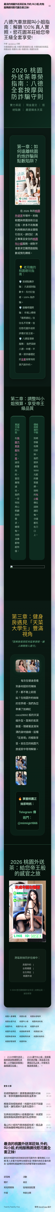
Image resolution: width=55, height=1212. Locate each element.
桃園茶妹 (23, 1041)
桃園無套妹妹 (10, 1036)
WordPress (43, 1207)
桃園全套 (7, 49)
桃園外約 (25, 49)
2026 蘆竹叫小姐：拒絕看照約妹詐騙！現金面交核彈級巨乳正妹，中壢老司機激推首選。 (39, 1061)
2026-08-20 (48, 1094)
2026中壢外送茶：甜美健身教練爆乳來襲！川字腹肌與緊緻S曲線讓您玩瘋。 (14, 1061)
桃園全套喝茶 (35, 1016)
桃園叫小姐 (16, 49)
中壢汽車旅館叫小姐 (25, 46)
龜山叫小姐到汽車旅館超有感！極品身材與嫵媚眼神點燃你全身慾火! (23, 1126)
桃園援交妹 (38, 1031)
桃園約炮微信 (39, 1036)
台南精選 (27, 968)
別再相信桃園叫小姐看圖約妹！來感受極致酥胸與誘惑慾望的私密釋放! (23, 1115)
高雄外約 (27, 964)
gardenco (12, 43)
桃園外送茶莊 (10, 1031)
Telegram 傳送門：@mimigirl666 (27, 817)
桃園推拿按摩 (24, 1031)
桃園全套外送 (10, 1021)
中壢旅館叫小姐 (10, 46)
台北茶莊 (27, 972)
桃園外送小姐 (21, 1026)
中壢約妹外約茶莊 (41, 46)
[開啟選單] (49, 5)
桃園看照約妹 (24, 1036)
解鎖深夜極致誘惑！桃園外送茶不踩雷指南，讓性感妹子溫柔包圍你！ (23, 1105)
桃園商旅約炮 (37, 1021)
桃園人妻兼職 (10, 1016)
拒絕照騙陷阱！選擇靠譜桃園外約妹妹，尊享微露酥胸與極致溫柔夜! (22, 1094)
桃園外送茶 (34, 49)
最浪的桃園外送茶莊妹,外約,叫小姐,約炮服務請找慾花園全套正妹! (24, 5)
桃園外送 (27, 976)
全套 (23, 359)
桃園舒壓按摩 (10, 1041)
